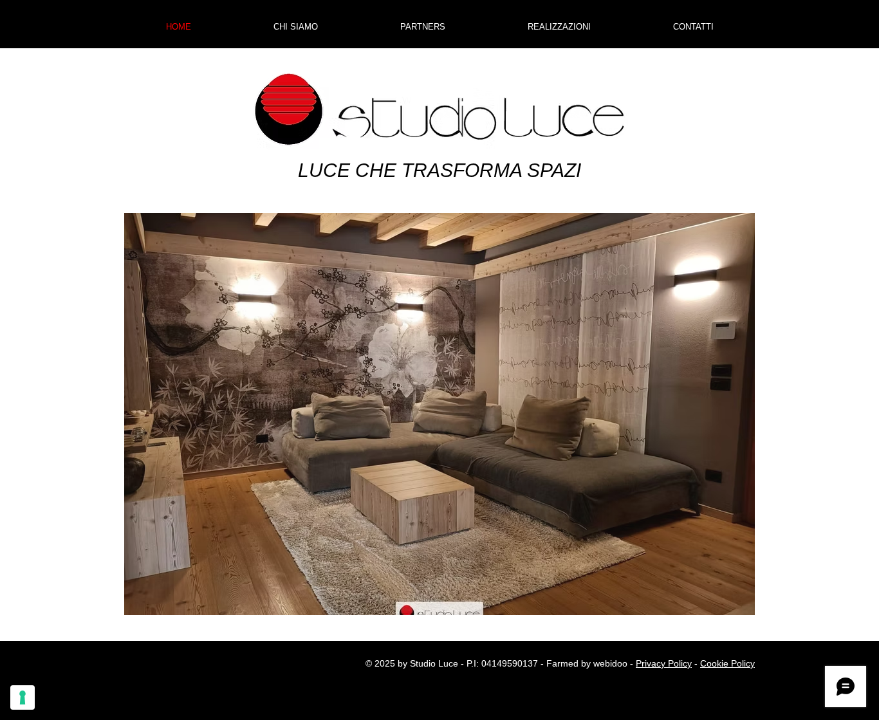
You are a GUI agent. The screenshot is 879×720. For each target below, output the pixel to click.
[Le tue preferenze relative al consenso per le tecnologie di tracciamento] (22, 697)
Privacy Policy (664, 663)
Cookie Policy (727, 663)
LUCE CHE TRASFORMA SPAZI (439, 170)
